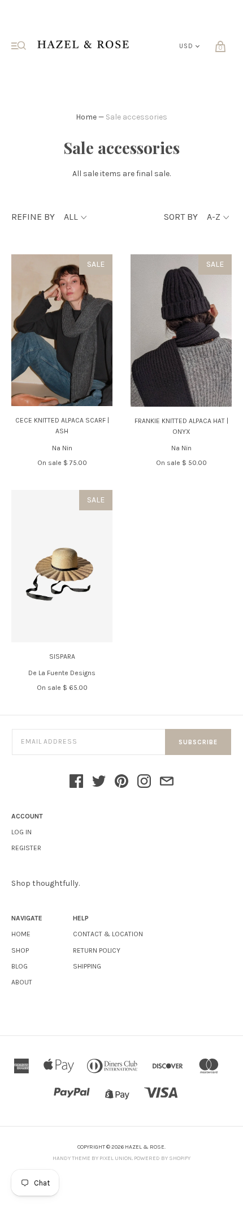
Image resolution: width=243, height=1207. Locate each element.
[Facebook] (76, 782)
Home (86, 117)
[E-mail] (166, 782)
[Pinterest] (121, 782)
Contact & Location (108, 934)
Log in (21, 832)
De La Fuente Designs (62, 673)
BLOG (19, 966)
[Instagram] (144, 782)
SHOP (20, 950)
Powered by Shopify (162, 1158)
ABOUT (21, 982)
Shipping (87, 966)
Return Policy (96, 950)
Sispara (62, 656)
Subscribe (198, 742)
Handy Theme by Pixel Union (92, 1158)
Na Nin (62, 448)
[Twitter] (99, 782)
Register (26, 848)
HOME (21, 934)
